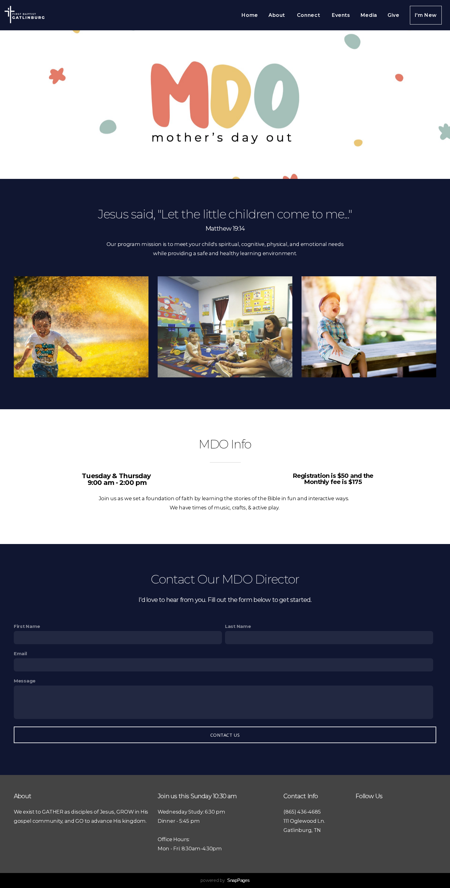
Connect (309, 15)
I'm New (426, 15)
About (277, 15)
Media (369, 15)
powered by (225, 880)
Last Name (238, 626)
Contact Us (225, 735)
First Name (27, 626)
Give (393, 15)
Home (250, 15)
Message (25, 681)
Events (341, 15)
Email (20, 653)
